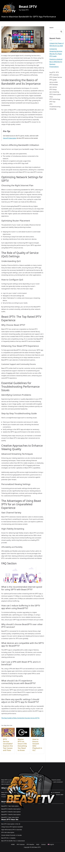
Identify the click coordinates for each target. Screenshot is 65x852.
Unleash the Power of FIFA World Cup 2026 (57, 44)
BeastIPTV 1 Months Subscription (11, 814)
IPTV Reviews (54, 85)
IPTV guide (53, 80)
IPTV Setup (53, 89)
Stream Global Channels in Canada (11, 835)
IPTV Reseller (30, 844)
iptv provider (54, 82)
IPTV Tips (52, 102)
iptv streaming (54, 92)
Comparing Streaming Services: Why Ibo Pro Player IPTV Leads (56, 52)
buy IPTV (52, 72)
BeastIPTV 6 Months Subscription (11, 809)
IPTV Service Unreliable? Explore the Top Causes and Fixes (8, 744)
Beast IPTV (28, 6)
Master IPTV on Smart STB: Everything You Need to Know (22, 744)
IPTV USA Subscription (7, 832)
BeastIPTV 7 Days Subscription (10, 817)
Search (51, 27)
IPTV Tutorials (21, 844)
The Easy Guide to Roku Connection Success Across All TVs (20, 718)
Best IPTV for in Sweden (8, 838)
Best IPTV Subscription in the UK (10, 824)
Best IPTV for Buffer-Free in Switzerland (13, 841)
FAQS (37, 844)
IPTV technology (55, 99)
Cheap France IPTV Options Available (12, 827)
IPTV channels (54, 75)
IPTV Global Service (56, 77)
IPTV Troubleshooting (55, 105)
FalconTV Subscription (9, 138)
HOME (13, 844)
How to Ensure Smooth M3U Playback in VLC (37, 744)
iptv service (53, 87)
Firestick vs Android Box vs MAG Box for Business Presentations (56, 62)
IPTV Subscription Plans (55, 95)
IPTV (57, 72)
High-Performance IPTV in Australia (11, 829)
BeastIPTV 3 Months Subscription (11, 812)
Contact (43, 844)
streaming (53, 109)
